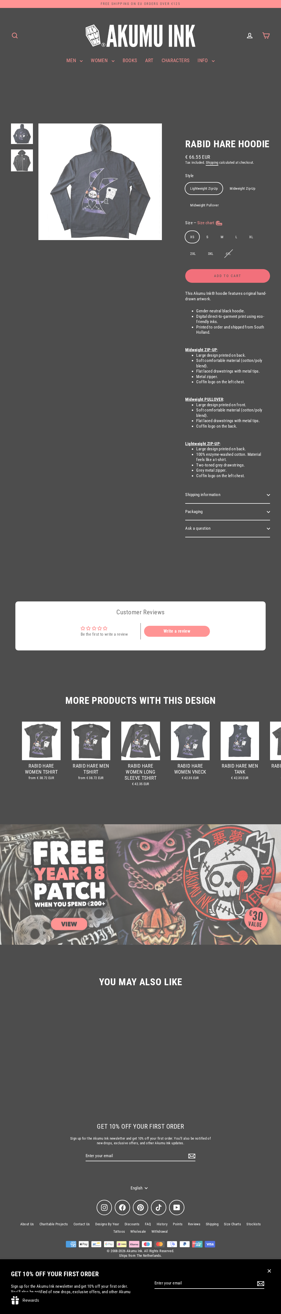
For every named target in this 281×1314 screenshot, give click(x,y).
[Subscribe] (259, 1283)
